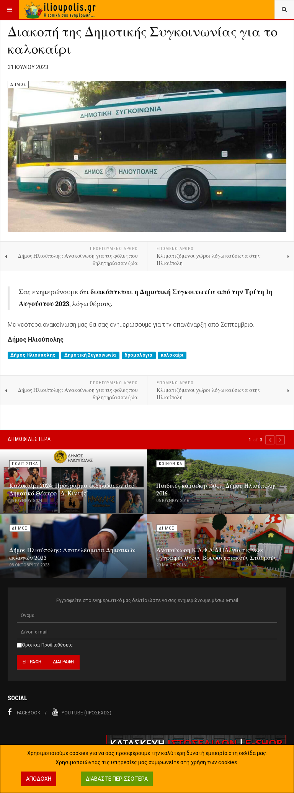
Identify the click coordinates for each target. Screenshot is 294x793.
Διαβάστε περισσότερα (117, 779)
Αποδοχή (38, 779)
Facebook (28, 713)
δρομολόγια (138, 355)
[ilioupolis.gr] (60, 9)
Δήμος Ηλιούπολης (33, 355)
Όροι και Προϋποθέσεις (47, 645)
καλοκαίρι (172, 355)
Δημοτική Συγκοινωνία (90, 355)
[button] (269, 439)
